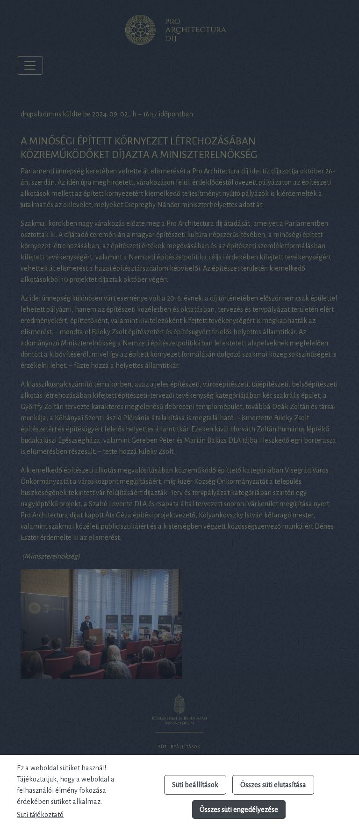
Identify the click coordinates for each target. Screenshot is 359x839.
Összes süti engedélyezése (239, 809)
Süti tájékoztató (40, 814)
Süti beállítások (195, 785)
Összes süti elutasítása (273, 785)
